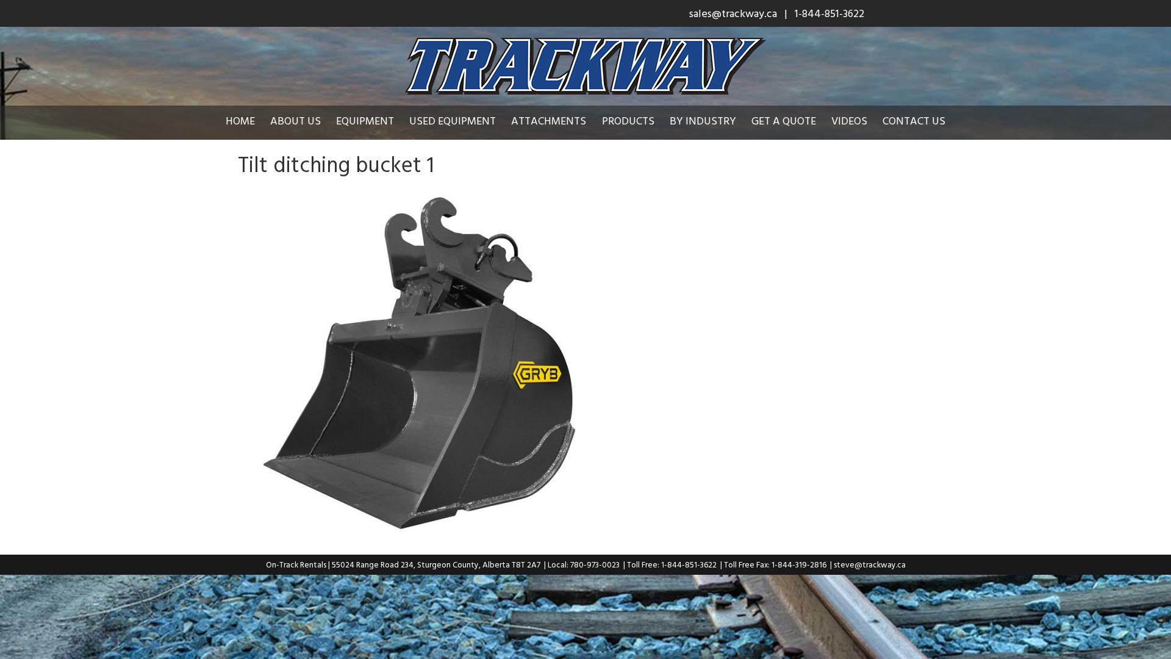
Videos (849, 120)
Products (628, 120)
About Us (295, 120)
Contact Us (914, 120)
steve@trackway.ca (870, 564)
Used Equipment (452, 120)
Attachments (548, 120)
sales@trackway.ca (733, 13)
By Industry (703, 120)
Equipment (365, 120)
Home (240, 120)
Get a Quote (783, 120)
